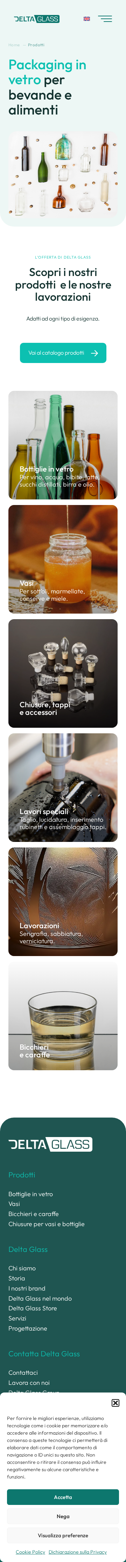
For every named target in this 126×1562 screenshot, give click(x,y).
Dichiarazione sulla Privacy (78, 1552)
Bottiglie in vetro (30, 1194)
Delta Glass (28, 1249)
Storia (16, 1278)
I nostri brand (27, 1288)
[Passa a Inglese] (87, 19)
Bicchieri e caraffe (33, 1214)
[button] (115, 1402)
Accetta (63, 1497)
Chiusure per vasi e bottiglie (46, 1224)
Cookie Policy (30, 1552)
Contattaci (23, 1372)
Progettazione (27, 1328)
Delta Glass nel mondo (40, 1298)
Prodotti (21, 1175)
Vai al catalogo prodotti (56, 352)
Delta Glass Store (32, 1308)
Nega (63, 1516)
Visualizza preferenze (63, 1535)
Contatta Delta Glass (44, 1353)
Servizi (17, 1318)
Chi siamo (22, 1268)
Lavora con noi (29, 1383)
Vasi (14, 1204)
